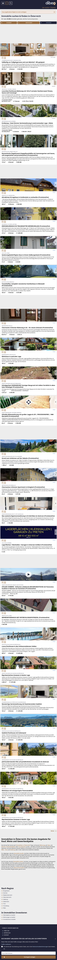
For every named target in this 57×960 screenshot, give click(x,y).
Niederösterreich (7, 895)
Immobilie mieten (18, 861)
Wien (4, 908)
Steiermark (6, 901)
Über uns (6, 930)
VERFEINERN (48, 22)
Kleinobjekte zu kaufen (9, 915)
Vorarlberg (6, 906)
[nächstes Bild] (55, 49)
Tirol (4, 903)
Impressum (7, 933)
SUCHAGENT (9, 22)
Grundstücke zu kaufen (9, 919)
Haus (49, 845)
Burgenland (6, 891)
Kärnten (5, 893)
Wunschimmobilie (19, 867)
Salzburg (5, 899)
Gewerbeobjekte (10, 846)
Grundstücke (22, 846)
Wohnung (42, 845)
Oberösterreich (7, 897)
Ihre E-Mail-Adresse (5, 950)
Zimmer (3, 846)
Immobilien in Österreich (23, 845)
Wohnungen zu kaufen (9, 917)
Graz (6, 850)
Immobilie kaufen (19, 853)
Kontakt (6, 935)
